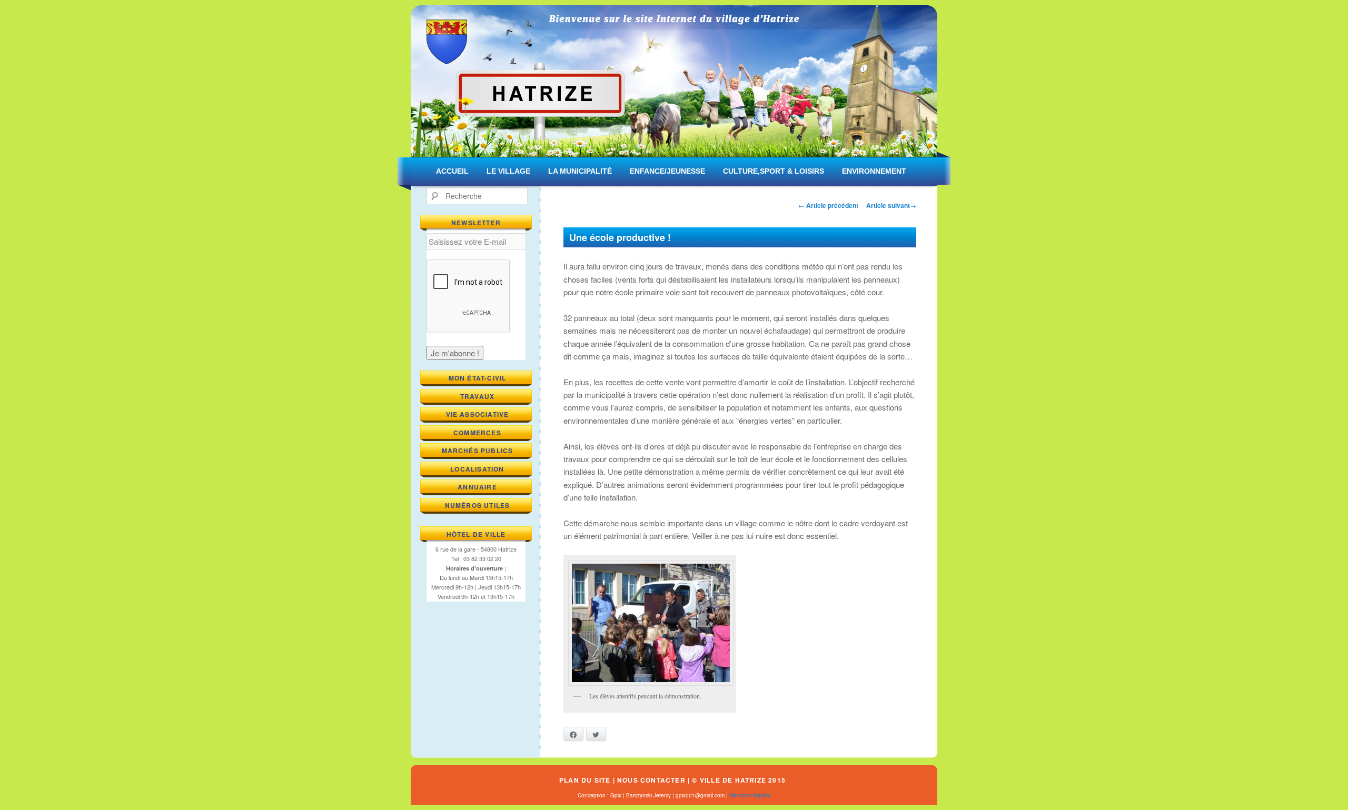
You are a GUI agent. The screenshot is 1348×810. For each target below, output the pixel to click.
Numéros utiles (477, 505)
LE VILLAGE (508, 171)
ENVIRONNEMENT (874, 171)
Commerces (477, 432)
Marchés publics (477, 450)
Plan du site (584, 780)
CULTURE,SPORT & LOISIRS (773, 171)
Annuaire (477, 487)
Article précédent (828, 205)
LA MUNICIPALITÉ (580, 171)
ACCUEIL (452, 171)
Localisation (477, 469)
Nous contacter (651, 780)
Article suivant (891, 205)
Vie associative (477, 414)
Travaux (477, 396)
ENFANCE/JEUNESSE (667, 171)
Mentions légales (749, 795)
